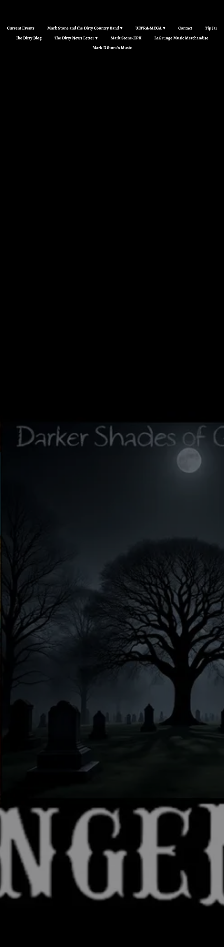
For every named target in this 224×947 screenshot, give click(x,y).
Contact (185, 28)
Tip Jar (211, 28)
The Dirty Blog (29, 38)
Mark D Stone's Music (112, 48)
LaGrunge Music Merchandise (181, 38)
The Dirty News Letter (74, 38)
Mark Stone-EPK (126, 38)
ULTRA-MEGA (148, 28)
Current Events (20, 28)
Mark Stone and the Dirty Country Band (83, 28)
